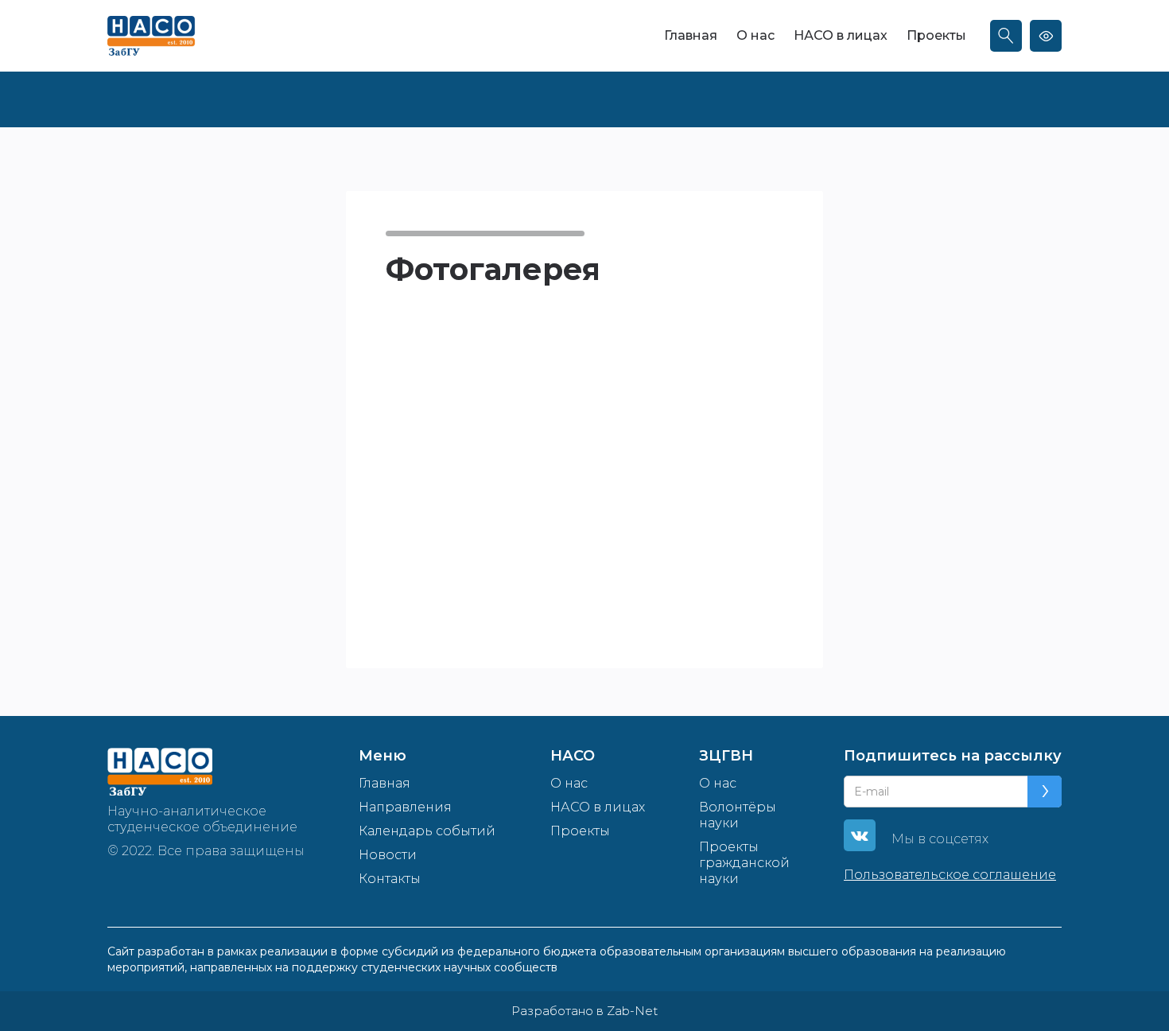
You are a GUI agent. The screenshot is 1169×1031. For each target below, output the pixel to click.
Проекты (936, 35)
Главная (690, 35)
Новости (388, 854)
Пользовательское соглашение (950, 874)
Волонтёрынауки (737, 815)
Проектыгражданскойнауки (744, 862)
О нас (755, 35)
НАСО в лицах (840, 35)
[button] (417, 347)
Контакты (390, 878)
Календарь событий (427, 830)
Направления (405, 807)
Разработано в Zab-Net (584, 1010)
